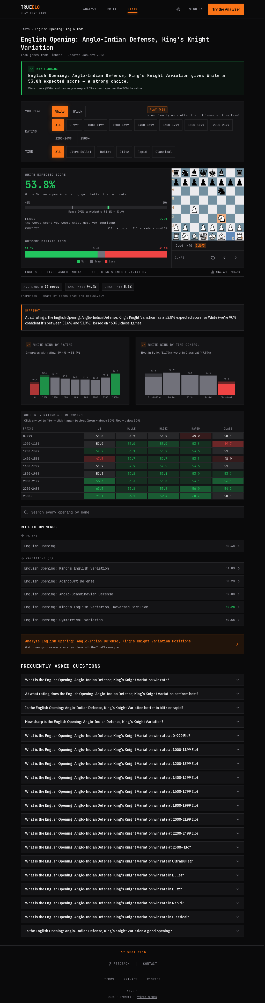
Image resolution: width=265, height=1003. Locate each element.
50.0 (99, 436)
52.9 (131, 466)
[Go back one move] (224, 258)
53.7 (163, 451)
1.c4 (179, 246)
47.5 (99, 459)
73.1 (99, 496)
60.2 (196, 496)
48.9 (228, 459)
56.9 (196, 489)
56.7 (131, 496)
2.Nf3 (200, 246)
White (59, 112)
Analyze (222, 272)
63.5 (99, 489)
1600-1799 (171, 125)
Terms (107, 979)
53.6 (196, 451)
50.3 (99, 474)
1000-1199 (95, 125)
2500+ (85, 138)
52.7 (99, 451)
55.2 (163, 489)
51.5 (228, 451)
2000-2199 (221, 125)
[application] (208, 216)
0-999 (74, 125)
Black (77, 112)
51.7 (163, 436)
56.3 (99, 481)
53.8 (196, 444)
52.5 (163, 466)
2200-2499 (63, 138)
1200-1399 (121, 125)
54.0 (228, 489)
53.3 (131, 481)
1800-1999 (196, 125)
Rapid (142, 152)
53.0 (131, 444)
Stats (25, 29)
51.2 (131, 436)
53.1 (131, 451)
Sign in (196, 9)
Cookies (152, 979)
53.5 (196, 459)
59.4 (163, 496)
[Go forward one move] (236, 258)
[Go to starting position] (213, 258)
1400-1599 (146, 125)
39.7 (228, 444)
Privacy (129, 979)
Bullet (105, 152)
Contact (148, 964)
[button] (176, 172)
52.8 (131, 474)
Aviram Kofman (145, 997)
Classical (164, 152)
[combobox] (132, 512)
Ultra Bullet (80, 152)
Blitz (124, 152)
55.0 (163, 444)
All (58, 125)
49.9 (196, 436)
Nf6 (189, 246)
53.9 (196, 474)
